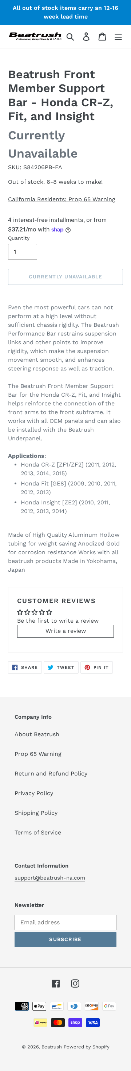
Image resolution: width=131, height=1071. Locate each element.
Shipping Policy (36, 812)
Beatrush (51, 1047)
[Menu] (118, 36)
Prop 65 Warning (38, 753)
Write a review (65, 630)
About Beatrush (37, 734)
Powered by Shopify (87, 1047)
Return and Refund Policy (51, 773)
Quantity (18, 238)
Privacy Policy (34, 793)
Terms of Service (38, 832)
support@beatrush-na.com (50, 877)
